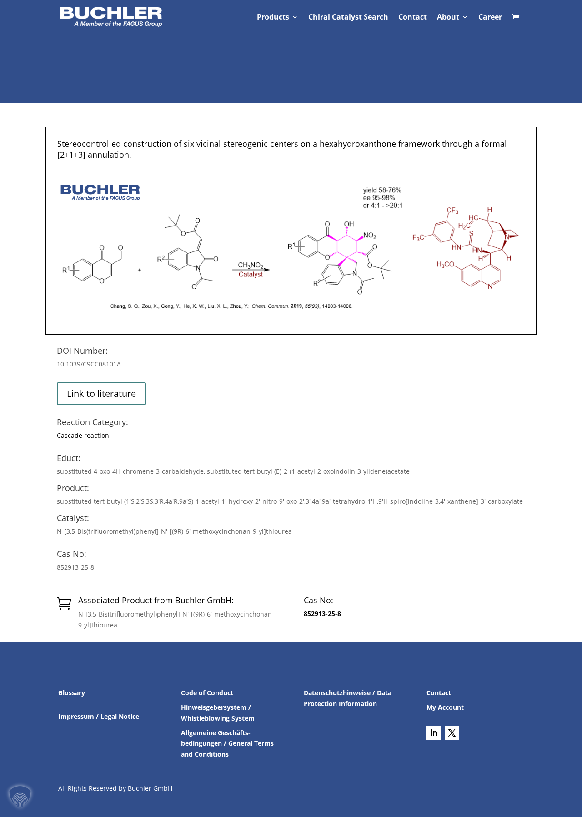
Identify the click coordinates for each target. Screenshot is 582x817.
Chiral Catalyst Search (348, 18)
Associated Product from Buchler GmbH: (156, 600)
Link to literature (101, 393)
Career (490, 18)
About (448, 18)
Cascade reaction (83, 435)
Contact (412, 18)
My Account (445, 707)
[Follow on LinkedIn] (433, 733)
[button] (20, 797)
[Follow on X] (452, 733)
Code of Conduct (207, 692)
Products (273, 18)
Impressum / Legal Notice (98, 716)
